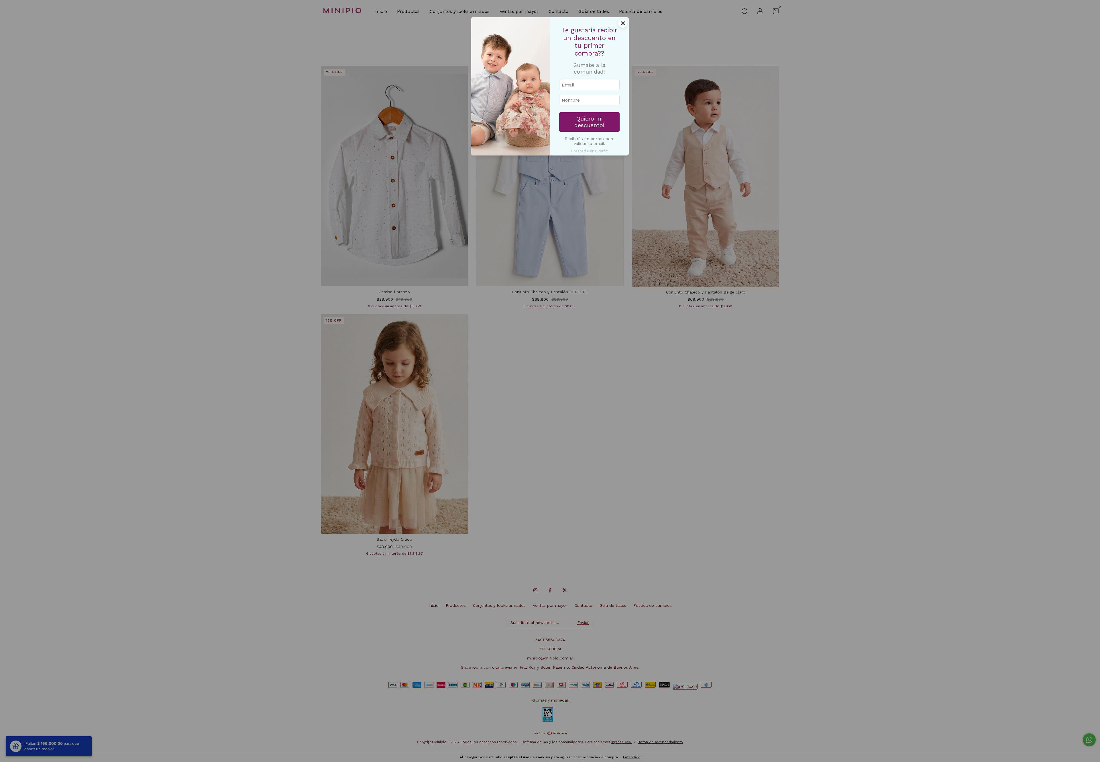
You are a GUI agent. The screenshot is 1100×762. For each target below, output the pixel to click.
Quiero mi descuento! (589, 122)
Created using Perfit (589, 151)
